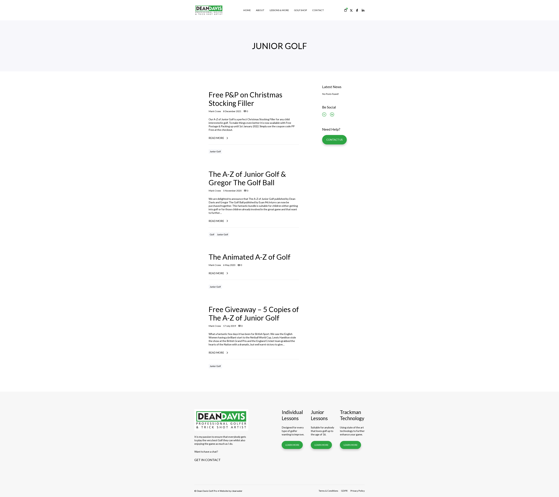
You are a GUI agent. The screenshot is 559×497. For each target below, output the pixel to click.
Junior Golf (215, 151)
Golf (212, 234)
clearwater (237, 490)
